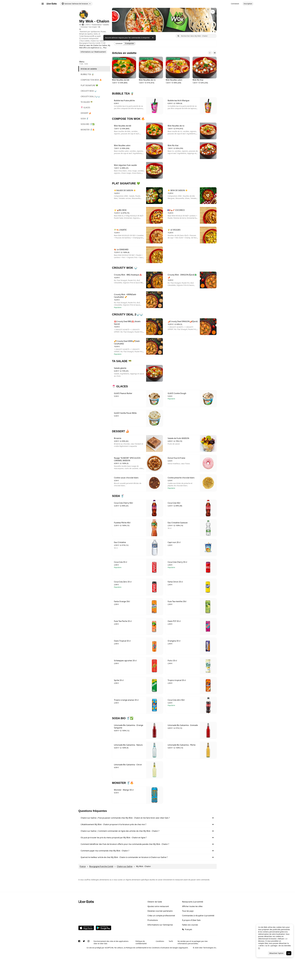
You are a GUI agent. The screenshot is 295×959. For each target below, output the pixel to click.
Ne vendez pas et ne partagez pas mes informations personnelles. (193, 942)
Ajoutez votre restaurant (158, 906)
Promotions (153, 920)
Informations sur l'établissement (93, 52)
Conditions (160, 941)
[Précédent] (210, 53)
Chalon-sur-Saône (124, 866)
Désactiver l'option (276, 953)
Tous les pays (188, 911)
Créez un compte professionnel (161, 915)
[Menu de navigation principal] (42, 3)
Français (188, 929)
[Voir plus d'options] (213, 12)
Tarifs (171, 941)
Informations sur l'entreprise (160, 925)
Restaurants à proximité (192, 901)
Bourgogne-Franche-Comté (101, 866)
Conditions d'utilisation (161, 948)
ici (259, 948)
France (83, 866)
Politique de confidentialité (141, 942)
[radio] (119, 43)
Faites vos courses (190, 925)
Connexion (235, 4)
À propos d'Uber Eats (191, 920)
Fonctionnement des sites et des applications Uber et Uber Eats (111, 942)
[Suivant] (214, 53)
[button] (147, 818)
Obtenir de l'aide (155, 901)
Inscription (248, 4)
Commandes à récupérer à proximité (198, 915)
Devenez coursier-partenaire (160, 911)
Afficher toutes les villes (192, 906)
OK (289, 953)
